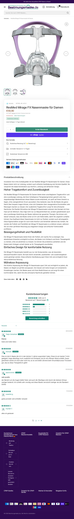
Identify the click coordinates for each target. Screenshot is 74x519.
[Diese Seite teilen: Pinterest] (23, 279)
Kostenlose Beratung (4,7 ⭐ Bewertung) (23, 143)
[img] (6, 331)
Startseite (6, 18)
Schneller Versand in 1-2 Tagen (20, 149)
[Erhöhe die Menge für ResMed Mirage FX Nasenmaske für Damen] (13, 129)
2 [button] (36, 421)
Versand (13, 113)
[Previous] (8, 53)
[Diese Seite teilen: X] (20, 279)
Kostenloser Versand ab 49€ (19, 154)
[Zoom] (66, 24)
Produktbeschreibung (13, 177)
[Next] (66, 53)
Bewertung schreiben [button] (37, 318)
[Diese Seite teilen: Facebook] (17, 279)
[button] (26, 304)
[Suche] (67, 13)
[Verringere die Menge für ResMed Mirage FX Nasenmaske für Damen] (7, 129)
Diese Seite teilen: (9, 279)
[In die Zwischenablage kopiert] (26, 279)
